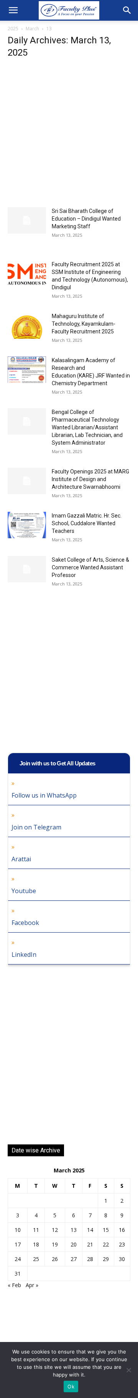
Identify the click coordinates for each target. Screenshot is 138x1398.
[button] (13, 10)
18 (36, 1244)
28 (90, 1259)
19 (55, 1244)
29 (106, 1259)
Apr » (32, 1285)
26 (55, 1259)
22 (106, 1244)
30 (122, 1259)
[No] (128, 1370)
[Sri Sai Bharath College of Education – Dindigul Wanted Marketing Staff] (27, 220)
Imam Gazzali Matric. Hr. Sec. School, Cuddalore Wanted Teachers (87, 523)
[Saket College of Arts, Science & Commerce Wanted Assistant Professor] (27, 569)
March (32, 28)
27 (74, 1259)
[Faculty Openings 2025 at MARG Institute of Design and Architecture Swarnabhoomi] (27, 481)
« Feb (14, 1285)
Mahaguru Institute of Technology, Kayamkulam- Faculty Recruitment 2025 (83, 324)
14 (90, 1229)
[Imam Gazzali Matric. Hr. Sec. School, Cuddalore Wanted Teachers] (27, 525)
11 (36, 1229)
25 (36, 1259)
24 (18, 1259)
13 (74, 1229)
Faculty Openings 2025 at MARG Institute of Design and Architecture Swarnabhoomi (90, 479)
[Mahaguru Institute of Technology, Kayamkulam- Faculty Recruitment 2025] (27, 325)
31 (18, 1273)
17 (18, 1244)
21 (90, 1244)
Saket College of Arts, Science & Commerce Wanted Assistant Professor (90, 567)
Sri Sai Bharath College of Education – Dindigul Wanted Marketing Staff (86, 218)
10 (18, 1229)
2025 (13, 28)
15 (106, 1229)
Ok (70, 1386)
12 (55, 1229)
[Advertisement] (69, 135)
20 (74, 1244)
